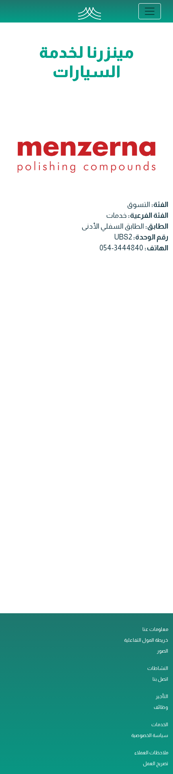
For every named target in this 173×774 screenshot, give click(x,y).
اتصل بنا (160, 679)
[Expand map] (86, 438)
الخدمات (159, 724)
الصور (162, 651)
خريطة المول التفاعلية (146, 640)
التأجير (162, 696)
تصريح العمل (155, 763)
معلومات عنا (155, 629)
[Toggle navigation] (149, 11)
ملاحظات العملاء (151, 753)
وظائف (161, 707)
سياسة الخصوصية (149, 735)
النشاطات (157, 668)
